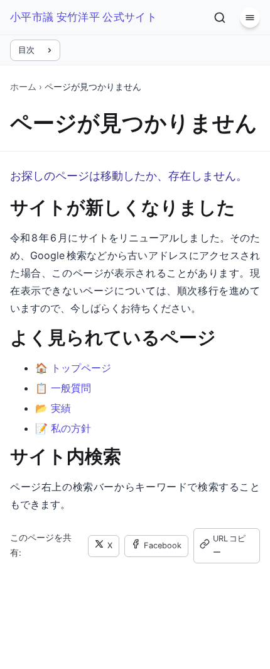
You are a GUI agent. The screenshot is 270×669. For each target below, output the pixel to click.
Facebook (162, 545)
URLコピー (229, 545)
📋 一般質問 (63, 388)
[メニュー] (250, 18)
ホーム (23, 87)
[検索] (220, 17)
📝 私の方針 (63, 428)
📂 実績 (53, 408)
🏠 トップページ (73, 368)
